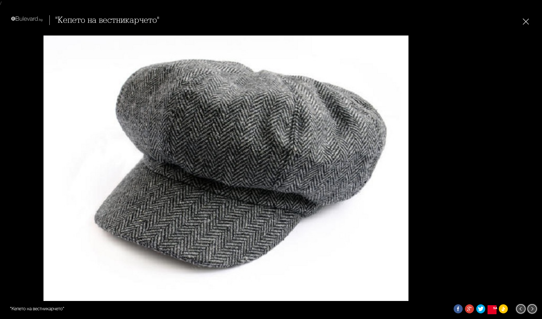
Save (495, 308)
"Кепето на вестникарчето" (107, 20)
